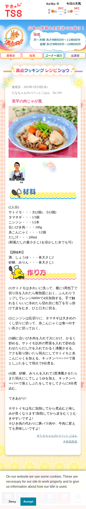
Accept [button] (28, 501)
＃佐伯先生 (70, 441)
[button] (6, 491)
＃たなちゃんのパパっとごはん (57, 435)
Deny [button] (12, 501)
